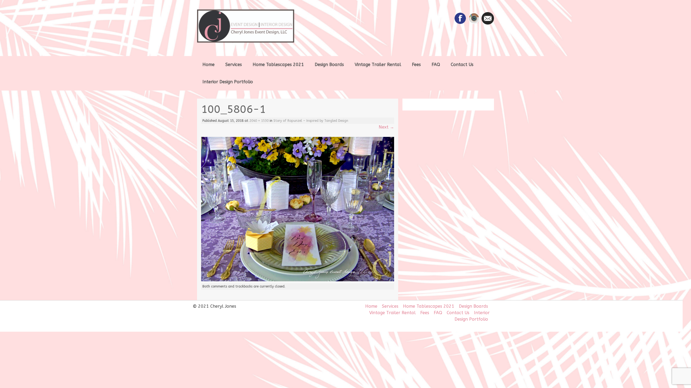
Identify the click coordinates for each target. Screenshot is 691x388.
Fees (416, 64)
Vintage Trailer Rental (378, 64)
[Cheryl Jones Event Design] (256, 26)
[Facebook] (460, 23)
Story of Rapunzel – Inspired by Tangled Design (310, 121)
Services (233, 64)
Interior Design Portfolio (227, 81)
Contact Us (462, 64)
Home (208, 64)
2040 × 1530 (259, 121)
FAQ (436, 64)
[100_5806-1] (297, 279)
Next (386, 127)
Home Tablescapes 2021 (278, 64)
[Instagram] (474, 23)
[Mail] (488, 23)
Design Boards (329, 64)
